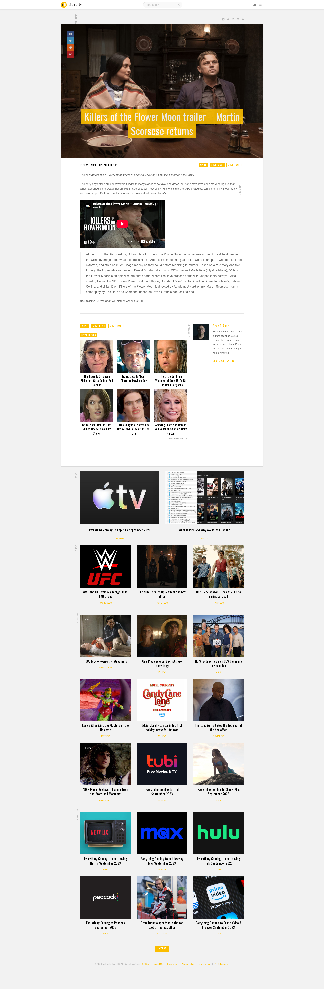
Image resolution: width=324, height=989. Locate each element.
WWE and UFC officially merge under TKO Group (106, 594)
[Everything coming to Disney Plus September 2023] (218, 764)
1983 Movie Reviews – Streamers (105, 661)
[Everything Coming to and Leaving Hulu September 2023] (218, 833)
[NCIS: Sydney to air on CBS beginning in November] (218, 636)
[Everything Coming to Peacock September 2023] (105, 897)
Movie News (217, 165)
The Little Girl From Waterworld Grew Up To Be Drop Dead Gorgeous (170, 380)
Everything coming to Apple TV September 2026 (120, 530)
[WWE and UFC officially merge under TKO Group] (105, 566)
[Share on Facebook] (70, 34)
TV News (120, 538)
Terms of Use (204, 963)
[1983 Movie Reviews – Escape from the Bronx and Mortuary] (105, 764)
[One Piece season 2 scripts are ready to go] (162, 636)
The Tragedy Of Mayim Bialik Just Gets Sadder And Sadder (96, 380)
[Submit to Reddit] (70, 47)
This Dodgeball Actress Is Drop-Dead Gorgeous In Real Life (133, 428)
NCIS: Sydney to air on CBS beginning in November (218, 663)
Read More (218, 361)
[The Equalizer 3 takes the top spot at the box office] (218, 700)
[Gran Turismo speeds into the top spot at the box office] (162, 897)
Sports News (106, 603)
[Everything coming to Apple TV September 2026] (119, 497)
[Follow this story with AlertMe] (70, 54)
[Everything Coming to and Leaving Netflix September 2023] (105, 833)
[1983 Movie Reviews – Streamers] (105, 636)
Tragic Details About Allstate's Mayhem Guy (134, 378)
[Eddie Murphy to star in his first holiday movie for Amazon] (162, 700)
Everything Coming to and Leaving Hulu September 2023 (218, 861)
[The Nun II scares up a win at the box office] (162, 566)
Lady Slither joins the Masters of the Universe (105, 727)
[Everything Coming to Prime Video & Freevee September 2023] (218, 897)
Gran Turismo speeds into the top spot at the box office (162, 925)
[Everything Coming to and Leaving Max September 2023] (162, 833)
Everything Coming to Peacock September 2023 (105, 925)
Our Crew (145, 963)
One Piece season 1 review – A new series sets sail (218, 594)
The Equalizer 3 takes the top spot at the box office (218, 727)
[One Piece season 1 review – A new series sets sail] (218, 566)
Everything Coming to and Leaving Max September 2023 (162, 861)
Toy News (105, 736)
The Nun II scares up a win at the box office (162, 594)
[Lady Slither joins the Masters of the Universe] (105, 700)
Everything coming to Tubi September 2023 (162, 791)
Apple (203, 165)
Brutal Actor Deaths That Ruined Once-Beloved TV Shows (96, 428)
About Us (158, 963)
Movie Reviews (105, 668)
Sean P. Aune (221, 325)
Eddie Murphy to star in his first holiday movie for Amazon (162, 727)
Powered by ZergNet (177, 439)
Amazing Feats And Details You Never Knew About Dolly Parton (171, 428)
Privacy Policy (187, 963)
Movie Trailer (235, 165)
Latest (162, 948)
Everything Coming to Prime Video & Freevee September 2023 (219, 925)
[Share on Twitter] (70, 40)
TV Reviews (218, 603)
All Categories (221, 963)
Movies (204, 538)
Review (201, 550)
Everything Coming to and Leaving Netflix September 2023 (105, 861)
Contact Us (172, 963)
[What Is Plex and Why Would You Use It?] (204, 497)
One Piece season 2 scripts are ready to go (162, 663)
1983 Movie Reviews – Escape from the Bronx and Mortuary (105, 791)
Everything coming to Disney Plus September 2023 (219, 791)
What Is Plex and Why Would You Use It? (204, 530)
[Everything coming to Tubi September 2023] (162, 764)
